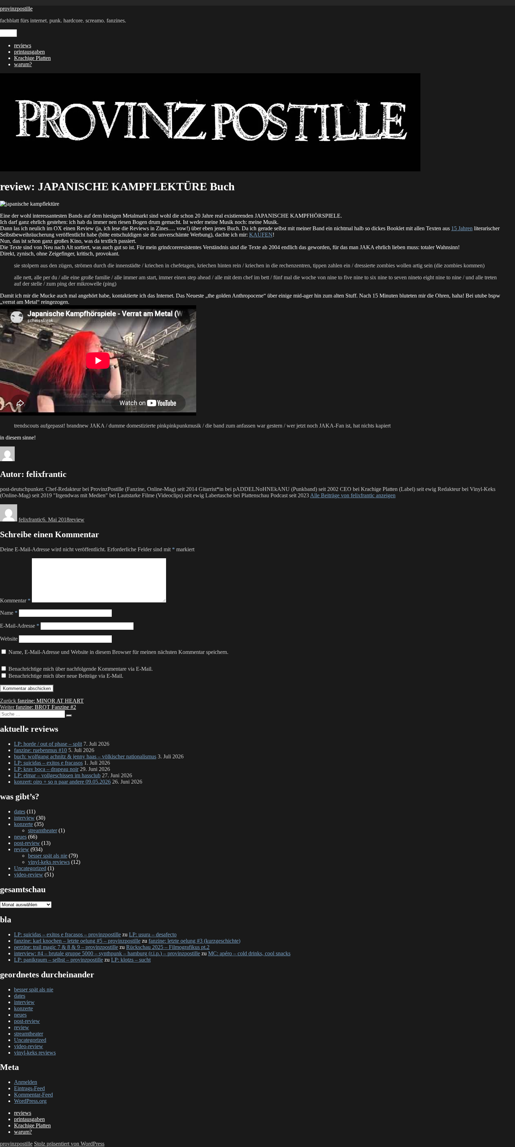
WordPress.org (30, 1101)
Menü (8, 33)
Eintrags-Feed (29, 1088)
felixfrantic (30, 520)
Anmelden (25, 1082)
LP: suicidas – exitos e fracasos (48, 763)
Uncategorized (30, 868)
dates (19, 811)
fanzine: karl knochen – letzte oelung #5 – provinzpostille (77, 941)
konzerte (23, 824)
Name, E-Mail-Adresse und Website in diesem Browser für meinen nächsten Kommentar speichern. (118, 652)
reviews (22, 45)
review (76, 520)
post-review (27, 843)
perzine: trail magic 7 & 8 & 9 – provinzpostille (66, 947)
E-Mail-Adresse (19, 626)
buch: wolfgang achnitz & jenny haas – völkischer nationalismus (85, 756)
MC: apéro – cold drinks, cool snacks (249, 953)
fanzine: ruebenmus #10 (40, 750)
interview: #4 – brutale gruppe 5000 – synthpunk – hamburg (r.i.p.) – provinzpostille (107, 953)
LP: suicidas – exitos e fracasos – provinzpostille (67, 934)
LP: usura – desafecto (153, 934)
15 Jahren (462, 228)
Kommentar (15, 600)
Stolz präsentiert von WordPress (69, 1144)
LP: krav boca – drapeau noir (46, 769)
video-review (28, 875)
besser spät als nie (47, 856)
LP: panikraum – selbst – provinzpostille (58, 960)
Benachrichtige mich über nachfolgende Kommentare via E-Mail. (80, 669)
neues (20, 837)
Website (9, 639)
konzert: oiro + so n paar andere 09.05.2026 (62, 782)
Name (9, 613)
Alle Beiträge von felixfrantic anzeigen (353, 495)
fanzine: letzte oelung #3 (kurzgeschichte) (194, 941)
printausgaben (29, 52)
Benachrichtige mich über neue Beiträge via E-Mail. (65, 676)
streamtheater (42, 830)
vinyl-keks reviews (49, 862)
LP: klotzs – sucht (131, 960)
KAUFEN (261, 235)
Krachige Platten (32, 58)
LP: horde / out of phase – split (48, 744)
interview (24, 818)
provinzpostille (16, 9)
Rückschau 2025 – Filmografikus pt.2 (168, 947)
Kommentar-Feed (33, 1095)
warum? (23, 64)
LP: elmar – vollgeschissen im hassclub (57, 775)
